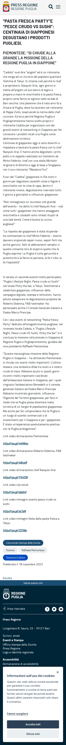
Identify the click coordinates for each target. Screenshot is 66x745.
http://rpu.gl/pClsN (14, 511)
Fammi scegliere (17, 713)
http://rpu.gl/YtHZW (15, 477)
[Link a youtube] (61, 609)
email (16, 636)
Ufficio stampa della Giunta (19, 644)
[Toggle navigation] (58, 6)
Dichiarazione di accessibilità (20, 664)
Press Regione (11, 648)
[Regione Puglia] (6, 6)
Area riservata (16, 608)
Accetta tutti (33, 724)
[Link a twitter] (54, 609)
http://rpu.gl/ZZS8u (15, 530)
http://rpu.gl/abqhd (14, 492)
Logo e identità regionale (18, 652)
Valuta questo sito (33, 583)
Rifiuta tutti (33, 733)
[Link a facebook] (47, 609)
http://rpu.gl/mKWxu (15, 443)
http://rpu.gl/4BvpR (15, 463)
